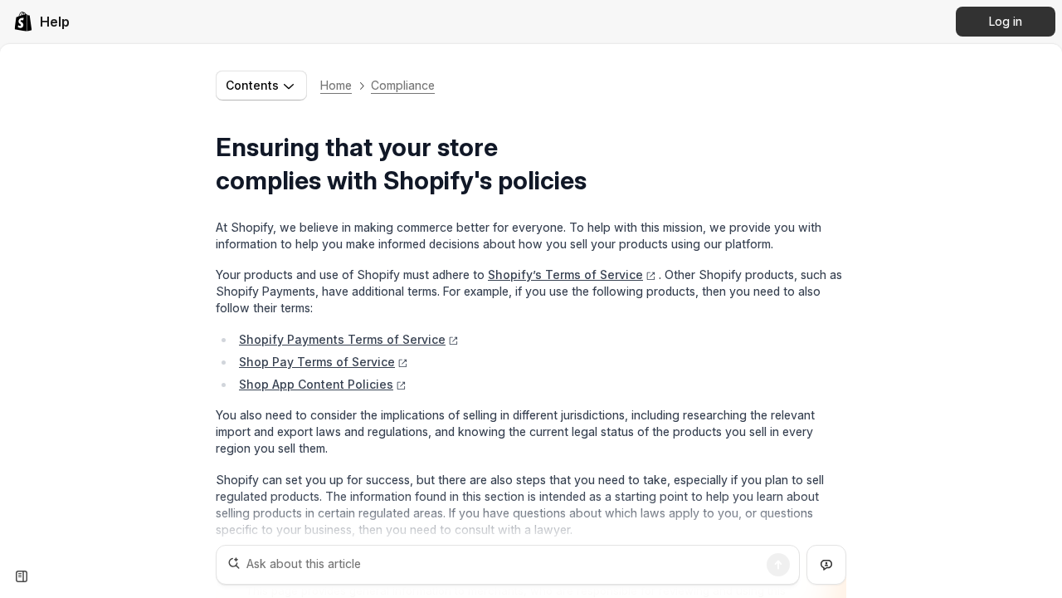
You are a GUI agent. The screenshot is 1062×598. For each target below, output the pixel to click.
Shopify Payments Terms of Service (342, 339)
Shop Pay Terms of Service (317, 362)
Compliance (403, 85)
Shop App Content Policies (316, 384)
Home (336, 85)
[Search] (778, 564)
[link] (41, 22)
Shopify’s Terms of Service (565, 274)
